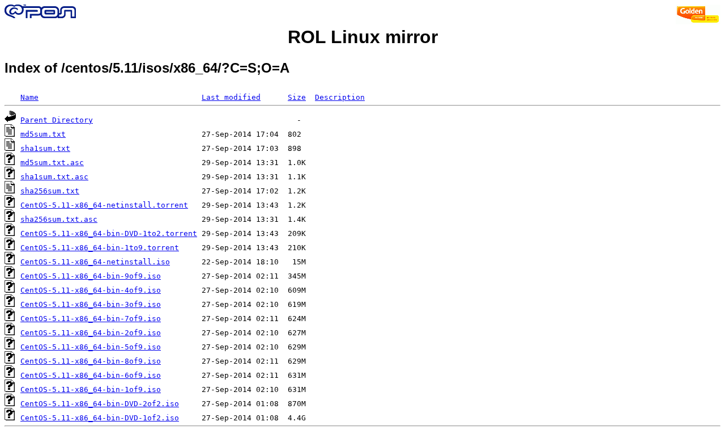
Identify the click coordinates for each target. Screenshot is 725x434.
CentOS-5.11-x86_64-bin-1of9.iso (90, 389)
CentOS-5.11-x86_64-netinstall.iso (95, 262)
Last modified (231, 97)
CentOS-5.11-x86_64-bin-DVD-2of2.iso (99, 403)
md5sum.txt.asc (52, 162)
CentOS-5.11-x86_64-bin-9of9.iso (90, 276)
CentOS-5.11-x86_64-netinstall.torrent (104, 205)
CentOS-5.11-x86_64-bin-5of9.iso (90, 347)
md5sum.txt (43, 134)
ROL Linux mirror (363, 37)
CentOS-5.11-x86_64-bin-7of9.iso (90, 318)
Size (297, 97)
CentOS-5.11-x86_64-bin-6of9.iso (90, 375)
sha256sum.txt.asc (58, 219)
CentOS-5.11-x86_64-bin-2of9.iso (90, 332)
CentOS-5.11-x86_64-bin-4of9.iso (90, 290)
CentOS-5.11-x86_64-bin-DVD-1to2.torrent (108, 233)
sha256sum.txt (49, 191)
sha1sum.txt (45, 148)
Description (340, 97)
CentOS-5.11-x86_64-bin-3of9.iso (90, 304)
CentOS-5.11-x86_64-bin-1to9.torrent (99, 247)
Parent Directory (56, 120)
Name (29, 97)
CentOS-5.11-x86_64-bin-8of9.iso (90, 361)
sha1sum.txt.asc (54, 176)
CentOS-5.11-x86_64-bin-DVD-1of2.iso (99, 418)
